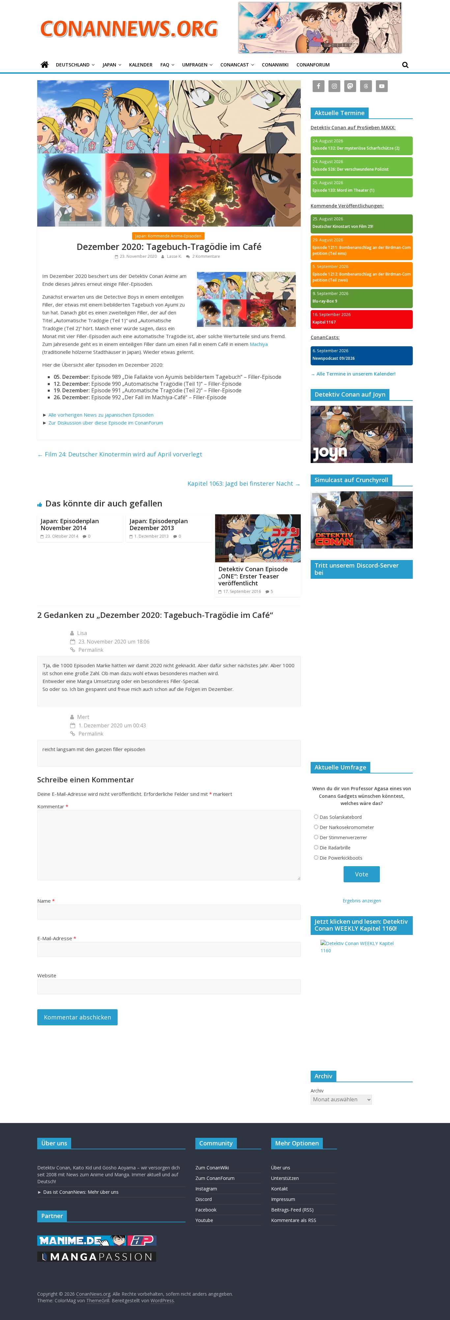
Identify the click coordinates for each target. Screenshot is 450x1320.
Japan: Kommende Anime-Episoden (168, 236)
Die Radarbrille (335, 847)
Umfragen (195, 64)
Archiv (317, 1091)
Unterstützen (285, 1178)
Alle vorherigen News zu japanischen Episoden (101, 414)
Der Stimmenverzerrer (343, 837)
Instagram (206, 1189)
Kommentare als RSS (293, 1220)
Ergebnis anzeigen (362, 900)
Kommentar (52, 806)
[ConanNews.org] (44, 65)
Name (46, 900)
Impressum (283, 1199)
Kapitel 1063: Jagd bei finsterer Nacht (244, 483)
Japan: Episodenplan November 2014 (70, 524)
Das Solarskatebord (341, 817)
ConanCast (234, 64)
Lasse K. (175, 256)
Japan (109, 64)
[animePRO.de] (141, 1238)
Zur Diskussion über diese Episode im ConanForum (105, 422)
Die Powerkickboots (341, 858)
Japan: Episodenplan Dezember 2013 (158, 524)
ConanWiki (275, 64)
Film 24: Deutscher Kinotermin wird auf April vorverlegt (119, 454)
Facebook (205, 1210)
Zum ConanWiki (212, 1167)
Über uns (280, 1167)
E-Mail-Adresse (56, 938)
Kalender (141, 64)
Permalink (90, 649)
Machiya (259, 344)
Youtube (204, 1220)
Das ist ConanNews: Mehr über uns (81, 1192)
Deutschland (73, 64)
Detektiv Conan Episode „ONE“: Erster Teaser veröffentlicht (253, 576)
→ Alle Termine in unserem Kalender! (353, 374)
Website (46, 975)
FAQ (164, 64)
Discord (203, 1199)
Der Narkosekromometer (347, 827)
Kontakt (279, 1189)
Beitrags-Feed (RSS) (292, 1210)
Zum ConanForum (215, 1178)
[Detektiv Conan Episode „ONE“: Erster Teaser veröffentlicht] (258, 518)
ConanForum (313, 64)
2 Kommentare (205, 256)
